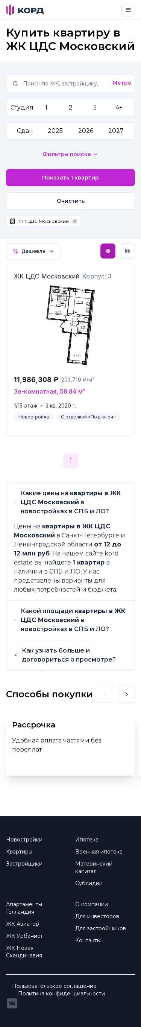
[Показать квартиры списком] (127, 251)
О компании (91, 904)
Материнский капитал (93, 867)
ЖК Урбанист (24, 936)
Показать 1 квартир (70, 177)
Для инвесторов (97, 916)
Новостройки (24, 839)
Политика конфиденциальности (61, 993)
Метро (122, 82)
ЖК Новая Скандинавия (24, 952)
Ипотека (87, 839)
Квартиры (19, 851)
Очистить (71, 201)
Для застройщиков (100, 928)
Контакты (88, 940)
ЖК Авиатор (22, 923)
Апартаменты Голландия (24, 908)
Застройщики (24, 863)
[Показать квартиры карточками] (107, 251)
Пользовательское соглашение (54, 986)
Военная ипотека (99, 851)
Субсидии (89, 883)
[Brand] (25, 9)
